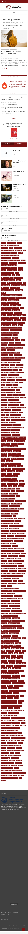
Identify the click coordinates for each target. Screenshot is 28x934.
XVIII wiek (14, 765)
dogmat (14, 325)
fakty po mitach (5, 367)
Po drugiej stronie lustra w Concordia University (11, 52)
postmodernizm (11, 593)
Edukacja (3, 48)
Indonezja (4, 407)
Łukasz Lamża (20, 491)
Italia (23, 417)
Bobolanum (18, 282)
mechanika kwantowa (6, 508)
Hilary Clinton (11, 392)
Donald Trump (18, 327)
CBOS (3, 292)
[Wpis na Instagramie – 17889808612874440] (14, 835)
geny (18, 380)
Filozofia (16, 372)
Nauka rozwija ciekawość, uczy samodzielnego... (12, 206)
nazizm (3, 536)
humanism (23, 397)
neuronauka (18, 536)
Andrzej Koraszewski (6, 260)
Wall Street (20, 740)
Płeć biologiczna (5, 575)
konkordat (4, 466)
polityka (3, 585)
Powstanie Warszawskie (7, 595)
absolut (3, 245)
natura (8, 533)
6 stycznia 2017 (16, 164)
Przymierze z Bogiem (6, 625)
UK (7, 728)
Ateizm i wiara (16, 150)
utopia (8, 740)
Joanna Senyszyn (16, 434)
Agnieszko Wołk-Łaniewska (7, 250)
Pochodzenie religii (6, 578)
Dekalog (22, 315)
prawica (11, 603)
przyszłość (4, 628)
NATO (3, 533)
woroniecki (12, 760)
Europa (12, 357)
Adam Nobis (15, 245)
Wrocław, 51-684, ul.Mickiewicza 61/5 (10, 912)
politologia (16, 583)
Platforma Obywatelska (19, 573)
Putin (3, 630)
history (9, 395)
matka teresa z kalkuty (14, 506)
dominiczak (10, 327)
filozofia (9, 372)
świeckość (9, 693)
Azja (17, 272)
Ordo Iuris (4, 555)
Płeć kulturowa (14, 575)
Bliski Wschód (11, 282)
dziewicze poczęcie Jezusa (7, 340)
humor (10, 400)
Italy (3, 420)
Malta (18, 496)
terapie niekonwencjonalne (17, 710)
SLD (9, 668)
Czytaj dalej (5, 68)
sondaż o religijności (14, 673)
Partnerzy (24, 925)
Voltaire (13, 740)
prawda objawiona (15, 600)
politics (10, 583)
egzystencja (4, 342)
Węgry (20, 743)
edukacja (17, 340)
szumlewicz (21, 700)
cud (9, 307)
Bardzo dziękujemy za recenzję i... (8, 235)
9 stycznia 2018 (16, 152)
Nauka (7, 48)
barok (18, 275)
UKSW (17, 728)
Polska (9, 585)
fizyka (21, 372)
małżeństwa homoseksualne (7, 498)
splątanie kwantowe (6, 675)
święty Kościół (15, 695)
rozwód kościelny (5, 655)
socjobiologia (20, 670)
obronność (15, 546)
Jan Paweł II (4, 422)
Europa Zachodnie (15, 360)
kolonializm (9, 461)
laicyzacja (4, 486)
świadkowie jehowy (14, 690)
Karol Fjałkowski (17, 451)
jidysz (13, 432)
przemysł (15, 615)
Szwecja (4, 703)
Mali (16, 493)
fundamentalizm (5, 377)
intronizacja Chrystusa (12, 412)
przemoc (9, 615)
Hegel (18, 390)
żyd (20, 777)
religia (24, 638)
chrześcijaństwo (5, 302)
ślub (14, 668)
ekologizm (18, 342)
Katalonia (4, 453)
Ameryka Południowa (6, 255)
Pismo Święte (9, 573)
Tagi (8, 146)
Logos (18, 488)
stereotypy (10, 685)
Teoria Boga (17, 708)
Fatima (9, 370)
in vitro (16, 405)
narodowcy (13, 531)
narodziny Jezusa (21, 531)
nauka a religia (20, 533)
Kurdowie (22, 483)
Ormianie (22, 555)
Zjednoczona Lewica (6, 770)
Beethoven (4, 277)
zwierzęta (21, 775)
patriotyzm (9, 563)
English (3, 350)
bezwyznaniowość (18, 277)
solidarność (4, 673)
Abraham (19, 242)
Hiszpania (15, 395)
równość (10, 653)
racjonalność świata (14, 633)
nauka (14, 533)
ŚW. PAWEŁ (4, 690)
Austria (20, 270)
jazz (3, 429)
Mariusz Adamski (5, 503)
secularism (12, 663)
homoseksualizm (14, 397)
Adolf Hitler (4, 247)
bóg (24, 282)
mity (15, 518)
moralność (18, 521)
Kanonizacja (14, 443)
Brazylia (12, 287)
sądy (21, 658)
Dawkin (16, 315)
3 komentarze (12, 56)
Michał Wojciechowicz (6, 516)
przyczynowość (16, 618)
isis (7, 415)
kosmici (3, 473)
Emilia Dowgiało (5, 347)
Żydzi (3, 780)
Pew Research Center (11, 568)
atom (9, 270)
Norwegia (10, 541)
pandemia (4, 560)
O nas (10, 925)
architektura (13, 265)
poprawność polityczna (7, 58)
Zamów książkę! (14, 138)
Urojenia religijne (5, 738)
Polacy (20, 580)
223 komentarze (16, 190)
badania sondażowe (6, 275)
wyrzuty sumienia (5, 765)
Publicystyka (13, 48)
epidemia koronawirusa (6, 352)
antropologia (4, 262)
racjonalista (9, 630)
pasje (3, 563)
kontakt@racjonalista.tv (6, 917)
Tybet (17, 725)
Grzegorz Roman (5, 387)
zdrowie (16, 768)
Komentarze (20, 143)
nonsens (4, 541)
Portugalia (22, 590)
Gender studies (11, 380)
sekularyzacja (9, 665)
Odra (11, 548)
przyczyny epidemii (6, 620)
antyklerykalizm (13, 262)
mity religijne (21, 518)
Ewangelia (17, 362)
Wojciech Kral (5, 753)
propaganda (4, 613)
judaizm (3, 441)
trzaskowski (17, 723)
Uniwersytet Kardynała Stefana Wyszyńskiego (11, 733)
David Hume (10, 315)
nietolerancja (20, 538)
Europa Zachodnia (5, 360)
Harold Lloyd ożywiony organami (9, 104)
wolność (18, 755)
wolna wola (11, 755)
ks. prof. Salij (14, 481)
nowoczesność (5, 543)
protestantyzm (13, 613)
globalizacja (4, 382)
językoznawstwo (5, 432)
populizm (16, 590)
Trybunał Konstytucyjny (7, 723)
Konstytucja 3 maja (6, 468)
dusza (15, 335)
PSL (10, 628)
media (14, 508)
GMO (21, 382)
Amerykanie (15, 255)
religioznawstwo (5, 648)
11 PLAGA (15, 195)
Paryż (21, 560)
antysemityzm (5, 265)
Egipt (23, 340)
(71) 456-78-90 (5, 914)
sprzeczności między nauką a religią (9, 680)
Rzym (8, 658)
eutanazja (4, 362)
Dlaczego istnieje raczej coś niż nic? (9, 322)
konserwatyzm (12, 466)
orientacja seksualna (13, 555)
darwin (3, 315)
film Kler (4, 372)
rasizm (13, 638)
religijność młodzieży (6, 645)
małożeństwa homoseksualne (8, 496)
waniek (3, 743)
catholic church (19, 290)
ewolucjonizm (19, 365)
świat (3, 693)
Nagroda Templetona (14, 528)
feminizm (15, 370)
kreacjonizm (16, 473)
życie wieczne (14, 777)
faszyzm (3, 370)
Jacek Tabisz (14, 420)
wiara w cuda (17, 745)
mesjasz (16, 511)
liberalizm (21, 486)
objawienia (13, 543)
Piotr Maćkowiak (13, 570)
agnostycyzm (18, 250)
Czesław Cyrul (18, 312)
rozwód (21, 653)
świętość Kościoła (6, 695)
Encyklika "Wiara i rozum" (16, 347)
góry (3, 385)
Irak (20, 412)
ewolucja (12, 365)
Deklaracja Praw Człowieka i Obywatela (10, 317)
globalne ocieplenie (13, 382)
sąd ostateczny (15, 658)
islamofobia (10, 417)
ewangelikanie (5, 365)
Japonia (3, 427)
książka (3, 483)
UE (3, 728)
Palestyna (18, 558)
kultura (15, 483)
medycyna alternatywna (7, 511)
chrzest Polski (5, 305)
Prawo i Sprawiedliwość (14, 605)
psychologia (20, 628)
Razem (18, 638)
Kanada (22, 441)
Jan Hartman (21, 420)
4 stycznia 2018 (16, 175)
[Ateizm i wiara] (6, 150)
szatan (3, 698)
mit (14, 516)
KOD (3, 461)
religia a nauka (15, 640)
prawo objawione (5, 610)
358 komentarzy (16, 154)
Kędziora (4, 456)
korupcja (22, 468)
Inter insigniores (16, 410)
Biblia (3, 280)
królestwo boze (5, 476)
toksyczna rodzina (5, 715)
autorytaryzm (5, 272)
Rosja (24, 650)
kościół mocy (19, 471)
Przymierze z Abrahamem (14, 623)
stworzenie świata (18, 685)
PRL (20, 610)
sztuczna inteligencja (6, 700)
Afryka (11, 247)
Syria (22, 695)
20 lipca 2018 (4, 56)
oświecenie (4, 558)
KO (3, 458)
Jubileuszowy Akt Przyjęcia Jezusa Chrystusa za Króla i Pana (13, 438)
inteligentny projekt (6, 410)
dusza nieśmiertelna (6, 337)
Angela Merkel (16, 260)
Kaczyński (10, 441)
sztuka (14, 700)
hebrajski (12, 390)
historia (3, 395)
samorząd (4, 660)
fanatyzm (13, 367)
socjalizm (4, 670)
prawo (17, 603)
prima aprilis (14, 610)
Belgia (10, 277)
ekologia (11, 342)
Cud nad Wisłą (15, 307)
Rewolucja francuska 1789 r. (17, 648)
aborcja (3, 242)
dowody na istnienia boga (16, 330)
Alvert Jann (14, 252)
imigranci (10, 405)
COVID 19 (17, 305)
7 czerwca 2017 (16, 197)
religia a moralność (6, 640)
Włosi (21, 750)
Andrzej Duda (15, 257)
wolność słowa (15, 58)
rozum (16, 653)
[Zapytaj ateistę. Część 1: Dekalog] (6, 184)
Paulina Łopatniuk (17, 563)
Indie (22, 405)
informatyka (22, 407)
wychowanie (18, 763)
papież (10, 560)
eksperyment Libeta (13, 345)
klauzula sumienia (12, 456)
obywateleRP (5, 548)
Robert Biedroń (10, 650)
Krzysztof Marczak (6, 481)
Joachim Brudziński (6, 434)
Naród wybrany (5, 531)
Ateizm (20, 267)
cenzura (3, 297)
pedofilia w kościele (12, 565)
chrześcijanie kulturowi (13, 300)
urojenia (20, 735)
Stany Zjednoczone (6, 683)
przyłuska (4, 623)
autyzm (11, 272)
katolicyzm (18, 453)
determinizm (17, 320)
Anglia (23, 260)
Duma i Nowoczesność (6, 335)
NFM (24, 536)
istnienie (17, 417)
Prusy (3, 615)
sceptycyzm (4, 663)
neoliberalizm (10, 536)
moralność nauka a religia (7, 523)
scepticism (19, 660)
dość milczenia (5, 330)
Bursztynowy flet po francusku (8, 102)
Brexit (17, 287)
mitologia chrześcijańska (7, 518)
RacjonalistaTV (5, 919)
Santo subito (11, 660)
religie (11, 643)
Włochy (16, 750)
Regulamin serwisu (16, 925)
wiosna (3, 750)
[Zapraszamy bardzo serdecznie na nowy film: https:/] (14, 880)
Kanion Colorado (5, 443)
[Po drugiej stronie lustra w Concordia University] (14, 38)
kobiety (7, 458)
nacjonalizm (4, 528)
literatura (12, 488)
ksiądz (21, 481)
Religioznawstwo (16, 645)
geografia (23, 380)
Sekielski (23, 663)
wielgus (3, 748)
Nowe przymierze (18, 541)
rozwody (13, 655)
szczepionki (10, 698)
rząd (3, 658)
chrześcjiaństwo (14, 302)
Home (6, 925)
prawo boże (4, 605)
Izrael (8, 420)
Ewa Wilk (11, 362)
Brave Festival (5, 287)
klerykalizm (20, 456)
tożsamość (21, 718)
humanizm (4, 400)
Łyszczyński (4, 493)
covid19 (4, 307)
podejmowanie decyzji (6, 580)
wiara (3, 745)
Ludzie (13, 491)
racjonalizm (16, 630)
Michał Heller (14, 513)
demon (11, 320)
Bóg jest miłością (5, 285)
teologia (10, 708)
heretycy (4, 392)
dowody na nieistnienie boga (8, 332)
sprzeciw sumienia (15, 678)
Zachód (20, 765)
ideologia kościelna (6, 402)
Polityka (22, 583)
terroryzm (4, 713)
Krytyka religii (14, 476)
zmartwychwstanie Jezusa (19, 773)
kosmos (9, 473)
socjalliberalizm (12, 670)
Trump (23, 720)
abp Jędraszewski (11, 242)
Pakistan (11, 558)
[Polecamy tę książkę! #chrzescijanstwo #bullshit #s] (14, 865)
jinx (17, 432)
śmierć (18, 668)
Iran (3, 415)
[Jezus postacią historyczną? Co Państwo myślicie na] (14, 895)
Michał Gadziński (5, 513)
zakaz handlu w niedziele (7, 768)
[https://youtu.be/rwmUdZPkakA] (14, 820)
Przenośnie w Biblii (6, 618)
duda (17, 332)
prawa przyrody (13, 598)
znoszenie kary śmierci (6, 775)
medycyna (21, 508)
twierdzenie (11, 725)
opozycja (23, 553)
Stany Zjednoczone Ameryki (18, 683)
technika (14, 705)
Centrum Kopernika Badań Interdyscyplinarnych (11, 295)
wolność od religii (5, 758)
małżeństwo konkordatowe (7, 501)
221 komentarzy (16, 199)
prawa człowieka (18, 595)
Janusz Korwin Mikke (6, 424)
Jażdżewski (21, 427)
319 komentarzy (16, 166)
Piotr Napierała (22, 570)
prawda (20, 598)
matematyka (4, 506)
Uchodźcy (23, 725)
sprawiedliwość (5, 678)
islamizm (4, 417)
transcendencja (16, 720)
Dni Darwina (21, 322)
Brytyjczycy (4, 290)
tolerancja (14, 715)
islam (12, 415)
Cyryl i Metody (16, 310)
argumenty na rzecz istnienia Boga (9, 267)
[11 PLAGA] (6, 195)
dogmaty (20, 325)
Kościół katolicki (11, 471)
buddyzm (11, 290)
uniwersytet (14, 730)
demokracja (4, 320)
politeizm (4, 583)
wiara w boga (9, 745)
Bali (13, 275)
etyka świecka (5, 357)
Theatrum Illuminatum (13, 713)
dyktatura (15, 337)
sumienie (4, 688)
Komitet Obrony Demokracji (8, 463)
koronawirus (15, 468)
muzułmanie (4, 526)
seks (3, 665)
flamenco (4, 375)
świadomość (22, 690)
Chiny (23, 297)
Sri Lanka (21, 680)
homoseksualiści (5, 397)
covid (12, 305)
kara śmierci (14, 446)
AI (24, 250)
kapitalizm (21, 443)
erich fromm (16, 352)
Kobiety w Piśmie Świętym (17, 458)
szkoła (16, 698)
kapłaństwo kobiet (6, 446)
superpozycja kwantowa (13, 688)
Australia (14, 270)
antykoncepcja (22, 262)
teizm (19, 705)
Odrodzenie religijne (19, 548)
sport (23, 675)
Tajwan (20, 703)
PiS (3, 573)
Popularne (7, 143)
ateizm (3, 270)
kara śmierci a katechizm (20, 448)
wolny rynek (4, 760)
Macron (11, 493)
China (18, 297)
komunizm (18, 463)
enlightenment (11, 350)
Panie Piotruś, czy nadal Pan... (7, 228)
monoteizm (10, 521)
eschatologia (4, 355)
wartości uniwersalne (12, 743)
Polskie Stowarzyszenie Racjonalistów (9, 588)
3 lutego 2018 (15, 188)
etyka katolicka (18, 355)
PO (21, 575)
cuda (22, 307)
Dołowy (3, 327)
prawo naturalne (16, 608)
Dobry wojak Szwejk (6, 325)
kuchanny (10, 483)
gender (3, 380)
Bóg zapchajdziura (21, 285)
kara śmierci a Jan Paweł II (7, 448)
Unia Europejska (5, 730)
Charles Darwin (11, 297)
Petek (3, 568)
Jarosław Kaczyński (12, 427)
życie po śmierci (5, 777)
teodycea (4, 708)
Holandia (22, 395)
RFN (3, 650)
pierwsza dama (22, 568)
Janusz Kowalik (17, 424)
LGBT (15, 486)
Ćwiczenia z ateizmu (6, 310)
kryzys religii (13, 478)
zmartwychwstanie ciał (6, 773)
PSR (14, 628)
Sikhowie (4, 668)
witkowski (10, 750)
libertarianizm (5, 488)
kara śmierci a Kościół (6, 451)
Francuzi (16, 375)
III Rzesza (4, 405)
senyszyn (23, 665)
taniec (3, 705)
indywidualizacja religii (13, 407)
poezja (15, 580)
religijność (18, 643)
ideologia (16, 400)
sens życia (17, 665)
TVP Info (4, 725)
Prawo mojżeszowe (6, 608)
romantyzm (18, 650)
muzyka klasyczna (19, 526)
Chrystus (4, 300)
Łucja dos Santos (5, 491)
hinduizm (18, 392)
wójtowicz (4, 755)
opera (9, 553)
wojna (12, 753)
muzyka (11, 526)
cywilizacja (4, 312)
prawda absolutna (5, 600)
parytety (16, 560)
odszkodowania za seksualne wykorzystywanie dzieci (12, 550)
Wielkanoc (19, 748)
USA (3, 740)
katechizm (11, 453)
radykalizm (15, 635)
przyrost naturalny (17, 625)
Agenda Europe (18, 247)
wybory (11, 763)
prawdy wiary (5, 603)
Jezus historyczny (15, 429)
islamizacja (17, 415)
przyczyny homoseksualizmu (18, 620)
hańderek (19, 387)
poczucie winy (15, 578)
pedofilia (4, 565)
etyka (11, 355)
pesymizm (21, 565)
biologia (3, 282)
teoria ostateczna (5, 710)
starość (3, 685)
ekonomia (4, 345)
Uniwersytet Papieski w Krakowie (9, 735)
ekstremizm (22, 345)
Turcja (23, 723)
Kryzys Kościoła (5, 478)
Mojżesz (4, 521)
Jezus (8, 429)
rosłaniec (4, 653)
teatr (8, 705)
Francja (10, 375)
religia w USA (5, 643)
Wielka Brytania (11, 748)
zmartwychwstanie (17, 770)
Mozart (16, 523)
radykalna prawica (5, 638)
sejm (18, 663)
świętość (16, 693)
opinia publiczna (16, 553)
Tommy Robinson (5, 718)
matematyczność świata (16, 503)
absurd (9, 245)
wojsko (17, 753)
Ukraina (11, 728)
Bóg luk (13, 285)
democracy (23, 317)
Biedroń (18, 280)
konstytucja (20, 466)
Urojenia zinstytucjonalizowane (18, 738)
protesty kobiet (21, 613)
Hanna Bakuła (5, 390)
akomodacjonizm (5, 252)
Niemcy (3, 538)
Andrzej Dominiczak (6, 257)
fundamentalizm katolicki (16, 377)
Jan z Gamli (12, 422)
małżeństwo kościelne (20, 501)
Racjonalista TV (4, 928)
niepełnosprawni (11, 538)
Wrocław (19, 760)
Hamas (13, 387)
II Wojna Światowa (16, 402)
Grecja (15, 385)
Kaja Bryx (16, 441)
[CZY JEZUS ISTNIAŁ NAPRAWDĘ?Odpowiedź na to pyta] (14, 850)
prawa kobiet (4, 598)
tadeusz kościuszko (12, 703)
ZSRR (15, 775)
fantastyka (19, 367)
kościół (3, 471)
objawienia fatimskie (6, 546)
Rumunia (20, 655)
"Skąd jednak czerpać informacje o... (9, 221)
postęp (3, 593)
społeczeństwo (16, 675)
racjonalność (4, 633)
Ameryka (20, 252)
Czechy (10, 312)
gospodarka (9, 385)
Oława (3, 553)
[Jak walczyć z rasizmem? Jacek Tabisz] (6, 161)
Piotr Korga (4, 570)
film (20, 370)
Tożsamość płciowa (6, 720)
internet (4, 412)
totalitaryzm (14, 718)
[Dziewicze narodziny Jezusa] (6, 171)
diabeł (24, 320)
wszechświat (4, 763)
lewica (10, 486)
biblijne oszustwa (10, 280)
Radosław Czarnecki (6, 635)
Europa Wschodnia (20, 357)
